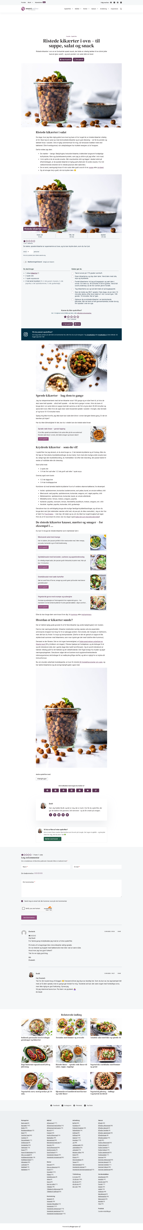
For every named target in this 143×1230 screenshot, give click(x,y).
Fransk (101, 1184)
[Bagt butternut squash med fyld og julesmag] (37, 1054)
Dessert (50, 1164)
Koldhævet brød (27, 1160)
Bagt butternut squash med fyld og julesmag (35, 1065)
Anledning (103, 9)
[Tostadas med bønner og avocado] (71, 1027)
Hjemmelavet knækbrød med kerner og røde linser (71, 1092)
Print (78, 324)
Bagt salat (25, 1123)
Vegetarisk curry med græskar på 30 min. (36, 1092)
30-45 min (77, 1182)
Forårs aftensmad (105, 1142)
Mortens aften (78, 1152)
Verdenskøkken (103, 1174)
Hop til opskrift (66, 59)
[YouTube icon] (67, 814)
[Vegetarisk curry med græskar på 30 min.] (37, 1081)
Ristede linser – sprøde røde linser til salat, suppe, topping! (71, 1065)
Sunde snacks (52, 1150)
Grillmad (76, 1133)
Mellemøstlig (103, 1196)
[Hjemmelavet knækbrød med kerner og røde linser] (71, 1081)
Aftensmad (52, 1123)
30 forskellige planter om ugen (90, 662)
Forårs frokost (104, 1150)
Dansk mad (103, 1182)
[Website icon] (54, 814)
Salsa (49, 1179)
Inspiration (114, 9)
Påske (76, 1157)
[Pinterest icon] (63, 814)
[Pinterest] (117, 2)
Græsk (101, 1187)
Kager (24, 1150)
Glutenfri (50, 1199)
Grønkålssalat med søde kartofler (51, 577)
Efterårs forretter (104, 1130)
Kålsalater (25, 1162)
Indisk (101, 1189)
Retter (85, 9)
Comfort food (26, 1135)
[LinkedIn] (71, 790)
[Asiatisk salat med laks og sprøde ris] (106, 1027)
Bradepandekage (27, 1130)
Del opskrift (79, 59)
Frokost (50, 1133)
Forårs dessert (103, 1145)
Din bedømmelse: (27, 873)
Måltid (77, 9)
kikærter (34, 273)
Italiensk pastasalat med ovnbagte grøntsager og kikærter (35, 1038)
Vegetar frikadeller (54, 1204)
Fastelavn (76, 1125)
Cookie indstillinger (104, 1211)
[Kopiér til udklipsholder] (95, 790)
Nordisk (101, 1201)
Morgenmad (52, 1140)
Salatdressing (52, 1177)
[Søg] (121, 9)
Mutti (29, 2)
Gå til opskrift (43, 439)
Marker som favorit (52, 839)
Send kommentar (29, 917)
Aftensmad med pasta (55, 1128)
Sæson (93, 9)
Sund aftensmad (53, 1147)
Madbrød (25, 1167)
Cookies (24, 1138)
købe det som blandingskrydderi (87, 517)
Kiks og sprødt (26, 1155)
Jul (75, 1142)
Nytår (76, 1155)
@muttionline (91, 335)
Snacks (50, 1145)
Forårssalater (103, 1155)
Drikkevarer (25, 1142)
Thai (101, 1204)
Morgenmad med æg (54, 1142)
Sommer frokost (104, 1167)
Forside (23, 2)
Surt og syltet (52, 1184)
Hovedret (51, 1172)
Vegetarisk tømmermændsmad (83, 1169)
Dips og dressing (53, 1167)
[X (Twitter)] (55, 790)
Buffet (76, 1123)
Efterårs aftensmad (105, 1125)
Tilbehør (51, 1187)
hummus (74, 615)
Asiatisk (102, 1179)
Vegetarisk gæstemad (55, 1211)
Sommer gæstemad (105, 1169)
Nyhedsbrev (40, 2)
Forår (101, 1140)
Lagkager (25, 1164)
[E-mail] (87, 790)
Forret (50, 1169)
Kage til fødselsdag (28, 1152)
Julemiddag (77, 1147)
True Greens (48, 514)
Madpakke (51, 1138)
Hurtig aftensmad (53, 1135)
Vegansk (51, 1201)
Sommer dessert (104, 1162)
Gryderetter (26, 1145)
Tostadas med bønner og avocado (70, 1037)
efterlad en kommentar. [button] (84, 313)
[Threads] (79, 790)
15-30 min (77, 1179)
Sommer (102, 1157)
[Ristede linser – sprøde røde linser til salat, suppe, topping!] (71, 1054)
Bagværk (25, 1125)
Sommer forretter (104, 1164)
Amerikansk (103, 1177)
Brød (24, 1133)
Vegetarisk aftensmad (55, 1209)
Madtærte (25, 1169)
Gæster (77, 1138)
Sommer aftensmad (105, 1160)
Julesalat (77, 1150)
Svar (119, 931)
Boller (24, 1128)
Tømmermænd (78, 1164)
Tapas (76, 1162)
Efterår (101, 1123)
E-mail (77, 867)
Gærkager (25, 1147)
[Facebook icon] (50, 814)
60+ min (77, 1187)
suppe (91, 167)
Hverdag (77, 1140)
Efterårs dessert (104, 1128)
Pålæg (50, 1174)
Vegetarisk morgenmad (55, 1157)
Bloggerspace (74, 1226)
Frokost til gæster (79, 1128)
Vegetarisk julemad (79, 1167)
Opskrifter (67, 9)
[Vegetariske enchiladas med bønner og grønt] (106, 1054)
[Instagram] (114, 2)
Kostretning (51, 1196)
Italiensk (102, 1191)
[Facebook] (111, 2)
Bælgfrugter (42, 779)
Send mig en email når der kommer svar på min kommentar (45, 901)
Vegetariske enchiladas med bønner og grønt (105, 1065)
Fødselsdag (77, 1130)
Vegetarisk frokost (54, 1155)
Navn (25, 867)
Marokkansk (103, 1194)
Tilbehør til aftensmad (55, 1189)
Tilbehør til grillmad (54, 1191)
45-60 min (77, 1184)
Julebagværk (78, 1145)
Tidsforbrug (77, 1174)
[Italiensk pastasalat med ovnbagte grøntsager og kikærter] (37, 1027)
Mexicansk (103, 1199)
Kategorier (25, 1120)
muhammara (86, 615)
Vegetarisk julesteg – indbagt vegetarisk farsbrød (102, 1092)
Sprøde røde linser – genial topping (51, 429)
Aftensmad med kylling (55, 1125)
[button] (24, 241)
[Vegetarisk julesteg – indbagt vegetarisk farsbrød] (106, 1081)
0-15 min (77, 1177)
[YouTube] (121, 2)
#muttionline (102, 335)
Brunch (50, 1130)
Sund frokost (52, 1152)
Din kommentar (29, 882)
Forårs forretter (103, 1147)
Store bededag (78, 1160)
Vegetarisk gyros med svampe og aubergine (55, 597)
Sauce (50, 1182)
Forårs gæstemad (105, 1152)
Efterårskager (103, 1135)
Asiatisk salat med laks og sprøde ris (105, 1037)
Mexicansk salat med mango (49, 537)
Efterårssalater (104, 1138)
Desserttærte (26, 1140)
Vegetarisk (52, 1206)
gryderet (100, 167)
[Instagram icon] (59, 814)
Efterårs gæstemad (105, 1133)
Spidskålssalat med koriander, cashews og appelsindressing (61, 557)
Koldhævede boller (28, 1157)
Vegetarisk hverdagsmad (56, 1213)
